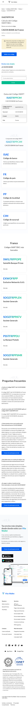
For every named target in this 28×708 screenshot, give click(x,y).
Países (20, 9)
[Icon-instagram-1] (6, 645)
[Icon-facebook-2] (9, 645)
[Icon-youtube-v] (21, 645)
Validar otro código (9, 54)
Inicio (3, 9)
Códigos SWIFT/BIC (11, 9)
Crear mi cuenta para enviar (11, 453)
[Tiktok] (18, 645)
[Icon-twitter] (12, 645)
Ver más (5, 269)
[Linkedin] (15, 645)
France (3, 10)
